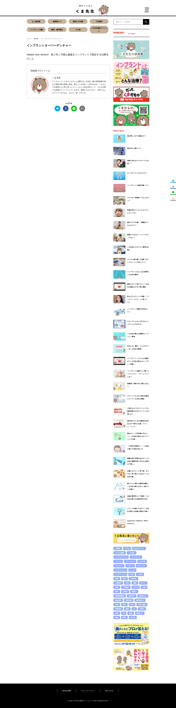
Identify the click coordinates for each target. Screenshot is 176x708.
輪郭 (116, 617)
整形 (116, 591)
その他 (78, 30)
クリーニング (130, 561)
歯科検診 (118, 600)
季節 (116, 587)
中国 (131, 574)
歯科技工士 (142, 596)
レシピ (132, 570)
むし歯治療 (36, 21)
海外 (124, 604)
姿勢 (134, 583)
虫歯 (130, 613)
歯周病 (125, 591)
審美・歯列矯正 (57, 30)
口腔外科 (133, 579)
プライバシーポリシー (88, 691)
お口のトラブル (139, 548)
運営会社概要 (66, 691)
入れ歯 (140, 574)
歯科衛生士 (140, 600)
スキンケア (118, 566)
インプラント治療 (36, 30)
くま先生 (131, 553)
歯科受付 (131, 596)
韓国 (124, 617)
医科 (124, 579)
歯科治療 (129, 600)
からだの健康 (119, 553)
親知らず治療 (78, 21)
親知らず (140, 613)
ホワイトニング (120, 570)
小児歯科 (99, 21)
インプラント (136, 557)
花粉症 (142, 609)
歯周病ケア (57, 21)
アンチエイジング (121, 557)
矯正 (132, 604)
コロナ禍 (142, 561)
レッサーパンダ (120, 574)
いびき (127, 548)
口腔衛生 (118, 583)
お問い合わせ (109, 691)
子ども (143, 583)
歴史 (116, 604)
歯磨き (134, 591)
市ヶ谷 (135, 587)
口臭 (127, 583)
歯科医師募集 (119, 596)
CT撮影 (117, 548)
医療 (116, 579)
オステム (118, 561)
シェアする (68, 103)
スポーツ (130, 566)
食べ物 (133, 617)
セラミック (141, 566)
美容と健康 (141, 604)
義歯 (127, 609)
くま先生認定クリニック (99, 29)
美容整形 (118, 609)
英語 (116, 613)
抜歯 (144, 587)
